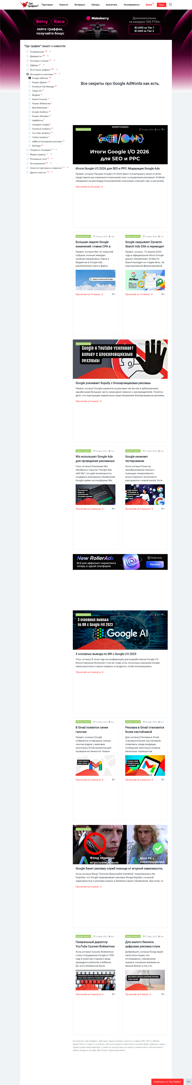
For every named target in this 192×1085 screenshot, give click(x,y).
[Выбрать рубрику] (27, 51)
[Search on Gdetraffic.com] (170, 5)
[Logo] (29, 5)
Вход (161, 5)
